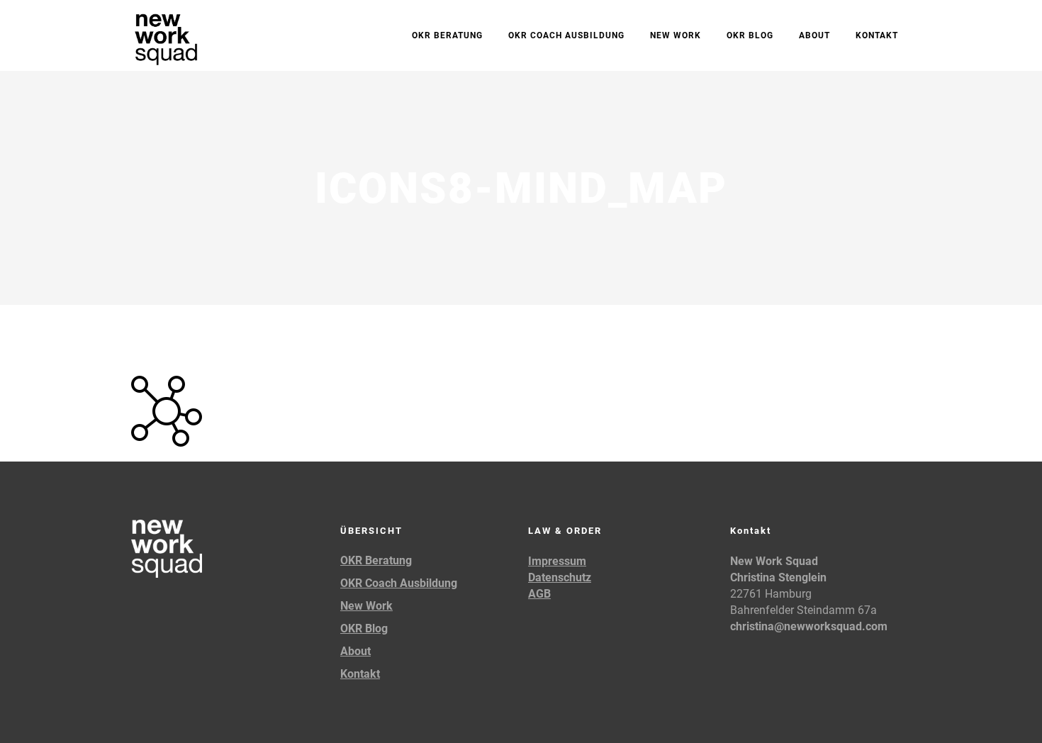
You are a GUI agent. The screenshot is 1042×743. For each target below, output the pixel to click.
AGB (539, 593)
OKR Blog (364, 628)
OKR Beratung (376, 560)
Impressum (557, 561)
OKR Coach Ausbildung (398, 583)
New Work (366, 606)
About (355, 651)
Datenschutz (559, 577)
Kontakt (360, 674)
